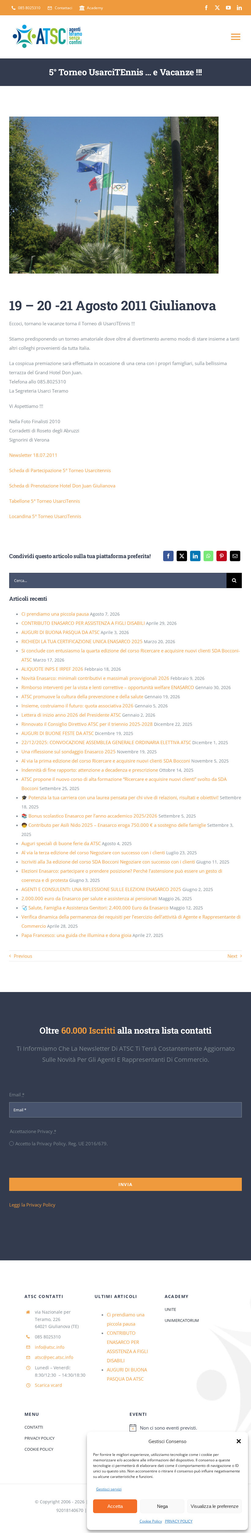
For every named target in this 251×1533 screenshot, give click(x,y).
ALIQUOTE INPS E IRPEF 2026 (52, 669)
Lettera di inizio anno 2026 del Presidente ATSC (71, 715)
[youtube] (228, 7)
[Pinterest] (221, 556)
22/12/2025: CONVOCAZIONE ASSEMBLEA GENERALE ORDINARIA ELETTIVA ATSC (106, 742)
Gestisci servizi (109, 1489)
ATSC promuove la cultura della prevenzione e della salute (82, 696)
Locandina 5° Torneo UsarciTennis (45, 516)
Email (16, 1094)
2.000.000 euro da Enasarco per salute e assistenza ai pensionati (89, 898)
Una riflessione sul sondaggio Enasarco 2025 (68, 751)
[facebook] (206, 7)
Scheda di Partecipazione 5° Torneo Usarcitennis (60, 470)
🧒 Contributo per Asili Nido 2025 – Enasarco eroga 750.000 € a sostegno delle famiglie (113, 825)
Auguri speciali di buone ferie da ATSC (61, 843)
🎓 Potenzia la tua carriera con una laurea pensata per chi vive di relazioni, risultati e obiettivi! (120, 797)
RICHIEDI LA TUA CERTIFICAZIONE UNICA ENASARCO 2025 (82, 641)
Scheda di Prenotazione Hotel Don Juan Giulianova (62, 486)
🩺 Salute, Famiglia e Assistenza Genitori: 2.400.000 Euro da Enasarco (94, 908)
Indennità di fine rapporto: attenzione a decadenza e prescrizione (89, 770)
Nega (162, 1506)
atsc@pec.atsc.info (54, 1357)
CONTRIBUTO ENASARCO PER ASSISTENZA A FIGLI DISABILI (83, 623)
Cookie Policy (151, 1521)
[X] (182, 556)
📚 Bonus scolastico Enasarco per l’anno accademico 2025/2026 (89, 816)
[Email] (235, 556)
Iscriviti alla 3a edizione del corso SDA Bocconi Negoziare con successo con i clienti (108, 862)
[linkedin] (239, 7)
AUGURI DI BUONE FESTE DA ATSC (57, 733)
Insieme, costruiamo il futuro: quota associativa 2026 (77, 706)
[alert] (178, 1427)
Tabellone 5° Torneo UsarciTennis (44, 501)
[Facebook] (168, 556)
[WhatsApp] (208, 556)
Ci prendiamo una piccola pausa (55, 614)
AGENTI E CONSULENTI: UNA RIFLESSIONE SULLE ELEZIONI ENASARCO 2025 (101, 889)
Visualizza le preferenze (214, 1506)
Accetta (115, 1506)
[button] (239, 1441)
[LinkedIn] (195, 556)
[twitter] (217, 7)
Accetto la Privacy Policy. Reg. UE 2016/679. (61, 1143)
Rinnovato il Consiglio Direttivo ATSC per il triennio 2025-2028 (87, 724)
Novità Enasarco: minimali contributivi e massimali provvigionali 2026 (95, 678)
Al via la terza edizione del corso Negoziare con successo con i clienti (93, 852)
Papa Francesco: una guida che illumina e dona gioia (76, 935)
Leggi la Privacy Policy (32, 1205)
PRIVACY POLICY (179, 1521)
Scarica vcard (48, 1385)
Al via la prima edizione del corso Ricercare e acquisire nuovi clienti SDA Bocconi (105, 761)
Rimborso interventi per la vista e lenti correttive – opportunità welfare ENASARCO (107, 687)
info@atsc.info (49, 1347)
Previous (23, 956)
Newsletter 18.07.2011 (33, 455)
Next (232, 956)
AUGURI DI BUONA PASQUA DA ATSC (60, 632)
